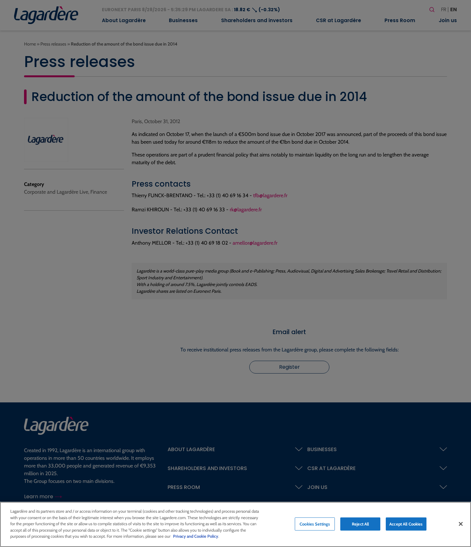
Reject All (360, 523)
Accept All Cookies (406, 523)
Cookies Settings (315, 523)
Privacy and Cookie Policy (195, 536)
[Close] (461, 524)
